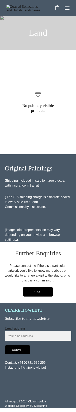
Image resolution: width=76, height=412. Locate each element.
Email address (15, 328)
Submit (17, 349)
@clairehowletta (32, 367)
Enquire (38, 291)
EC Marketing (38, 405)
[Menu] (67, 8)
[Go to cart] (57, 8)
